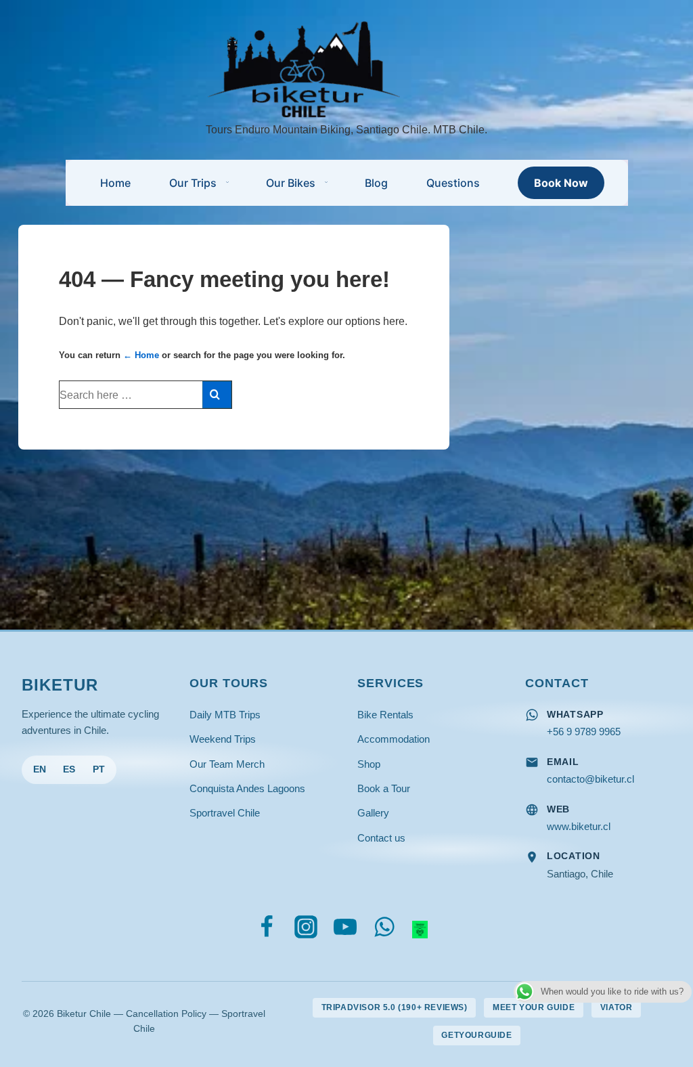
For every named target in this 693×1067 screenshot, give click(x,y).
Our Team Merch (227, 764)
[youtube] (348, 930)
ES (69, 769)
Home (115, 183)
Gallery (373, 813)
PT (99, 769)
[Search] (216, 394)
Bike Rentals (385, 714)
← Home (141, 355)
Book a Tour (383, 788)
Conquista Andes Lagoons (247, 788)
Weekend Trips (222, 739)
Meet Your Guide (534, 1007)
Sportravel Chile (224, 813)
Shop (368, 764)
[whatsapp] (387, 930)
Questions (453, 183)
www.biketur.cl (578, 826)
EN (39, 769)
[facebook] (269, 930)
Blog (376, 183)
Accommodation (393, 739)
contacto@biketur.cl (590, 779)
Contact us (381, 838)
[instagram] (308, 930)
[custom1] (420, 930)
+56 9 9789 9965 (584, 731)
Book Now (561, 183)
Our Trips (193, 183)
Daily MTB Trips (225, 714)
